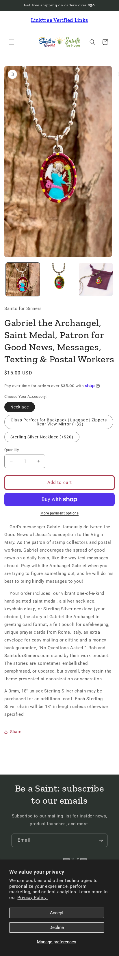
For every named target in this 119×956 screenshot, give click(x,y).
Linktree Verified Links (59, 20)
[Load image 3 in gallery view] (96, 279)
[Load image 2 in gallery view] (59, 279)
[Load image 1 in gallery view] (23, 279)
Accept (57, 912)
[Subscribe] (100, 840)
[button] (11, 42)
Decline (56, 927)
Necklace (19, 407)
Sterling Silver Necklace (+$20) (41, 437)
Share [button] (15, 731)
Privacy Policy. (32, 897)
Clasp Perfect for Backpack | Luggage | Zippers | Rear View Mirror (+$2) (59, 422)
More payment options (59, 513)
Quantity (11, 450)
